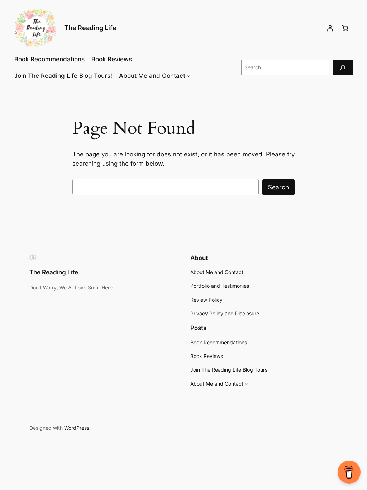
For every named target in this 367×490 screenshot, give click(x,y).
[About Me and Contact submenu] (188, 75)
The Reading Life (90, 28)
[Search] (343, 67)
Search (278, 187)
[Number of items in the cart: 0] (345, 28)
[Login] (330, 28)
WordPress (76, 428)
